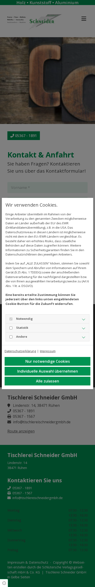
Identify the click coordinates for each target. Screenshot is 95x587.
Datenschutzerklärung (20, 351)
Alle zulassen (47, 381)
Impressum (48, 351)
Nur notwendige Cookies (47, 361)
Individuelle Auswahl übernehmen (47, 371)
